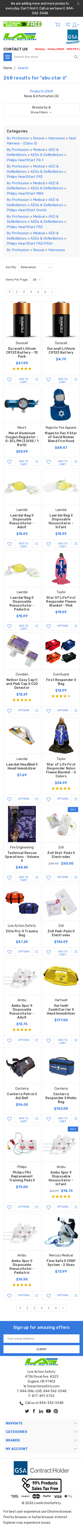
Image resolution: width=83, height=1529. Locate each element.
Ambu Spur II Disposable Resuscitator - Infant (61, 1178)
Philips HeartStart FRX (25, 227)
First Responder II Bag (61, 682)
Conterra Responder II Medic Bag (61, 1098)
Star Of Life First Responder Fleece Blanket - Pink (61, 601)
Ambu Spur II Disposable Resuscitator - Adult (21, 1011)
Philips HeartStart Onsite (27, 210)
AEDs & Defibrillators (46, 155)
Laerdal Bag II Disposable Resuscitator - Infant (61, 521)
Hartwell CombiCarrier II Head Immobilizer (61, 1009)
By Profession (18, 138)
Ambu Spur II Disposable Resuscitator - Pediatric (21, 1267)
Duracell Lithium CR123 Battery (61, 351)
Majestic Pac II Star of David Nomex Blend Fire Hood (61, 437)
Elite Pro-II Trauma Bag (22, 933)
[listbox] (35, 267)
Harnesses (56, 138)
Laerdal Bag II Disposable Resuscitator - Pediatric (21, 603)
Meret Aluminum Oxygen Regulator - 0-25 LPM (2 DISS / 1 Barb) (22, 439)
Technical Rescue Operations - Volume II (22, 857)
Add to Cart (23, 380)
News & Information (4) (41, 96)
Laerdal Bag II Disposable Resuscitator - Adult (21, 521)
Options (62, 625)
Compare (67, 24)
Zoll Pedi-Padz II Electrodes (60, 933)
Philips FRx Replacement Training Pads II (22, 1176)
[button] (41, 110)
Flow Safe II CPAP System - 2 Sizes (61, 1263)
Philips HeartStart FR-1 (25, 160)
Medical (39, 150)
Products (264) (41, 91)
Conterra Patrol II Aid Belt (22, 1096)
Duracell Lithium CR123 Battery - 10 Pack (22, 352)
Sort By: (11, 267)
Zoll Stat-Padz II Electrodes (61, 855)
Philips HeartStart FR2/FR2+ (30, 243)
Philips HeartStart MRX (25, 193)
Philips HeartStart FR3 (25, 177)
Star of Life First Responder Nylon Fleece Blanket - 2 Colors (61, 770)
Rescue (38, 138)
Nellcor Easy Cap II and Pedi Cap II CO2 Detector (22, 684)
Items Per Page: (17, 279)
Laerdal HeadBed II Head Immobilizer (22, 766)
